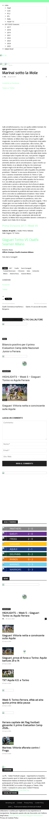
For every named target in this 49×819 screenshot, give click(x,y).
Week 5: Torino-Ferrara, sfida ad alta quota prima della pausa (22, 701)
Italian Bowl (9, 49)
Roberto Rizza (14, 273)
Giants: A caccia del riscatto (36, 307)
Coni (8, 11)
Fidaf (9, 8)
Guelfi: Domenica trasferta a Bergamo (12, 308)
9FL (8, 16)
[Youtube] (8, 53)
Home (4, 65)
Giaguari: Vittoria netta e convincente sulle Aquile (23, 637)
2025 (9, 46)
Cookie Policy (39, 803)
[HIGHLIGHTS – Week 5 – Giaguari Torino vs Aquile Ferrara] (24, 363)
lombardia (35, 271)
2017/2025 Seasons (12, 24)
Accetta (23, 815)
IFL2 (8, 13)
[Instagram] (5, 53)
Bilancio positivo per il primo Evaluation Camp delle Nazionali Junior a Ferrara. (20, 348)
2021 (9, 35)
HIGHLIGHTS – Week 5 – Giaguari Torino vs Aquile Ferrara (20, 614)
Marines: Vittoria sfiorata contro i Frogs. (21, 749)
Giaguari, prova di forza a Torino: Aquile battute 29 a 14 (24, 659)
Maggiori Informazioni (34, 815)
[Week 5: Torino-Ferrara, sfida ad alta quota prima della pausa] (24, 693)
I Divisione (21, 271)
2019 (9, 32)
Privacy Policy (28, 803)
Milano (5, 273)
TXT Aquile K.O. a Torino (15, 680)
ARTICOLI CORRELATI (12, 319)
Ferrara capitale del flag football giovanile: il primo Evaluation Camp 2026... (22, 725)
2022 (9, 38)
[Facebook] (3, 53)
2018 (9, 30)
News (4, 69)
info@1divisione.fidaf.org (20, 790)
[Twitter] (6, 53)
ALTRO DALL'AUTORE (33, 319)
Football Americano (9, 271)
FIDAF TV (10, 22)
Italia (9, 19)
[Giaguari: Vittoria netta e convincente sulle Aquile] (24, 392)
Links (6, 5)
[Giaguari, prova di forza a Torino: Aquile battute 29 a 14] (24, 651)
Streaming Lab (10, 803)
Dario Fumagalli (26, 268)
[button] (46, 60)
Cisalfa (16, 268)
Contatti (19, 803)
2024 (9, 43)
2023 (9, 41)
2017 (9, 27)
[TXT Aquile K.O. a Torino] (24, 673)
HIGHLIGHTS (6, 371)
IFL (5, 77)
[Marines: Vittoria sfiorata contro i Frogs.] (24, 741)
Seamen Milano (26, 273)
